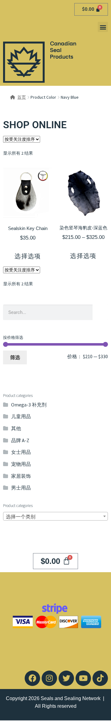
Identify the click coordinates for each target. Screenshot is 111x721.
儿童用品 (21, 416)
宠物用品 (21, 464)
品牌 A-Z (20, 440)
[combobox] (55, 516)
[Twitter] (66, 678)
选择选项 (27, 256)
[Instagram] (49, 678)
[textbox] (55, 516)
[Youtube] (83, 678)
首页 (21, 97)
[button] (103, 27)
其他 (16, 428)
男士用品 (21, 488)
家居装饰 (21, 476)
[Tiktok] (100, 678)
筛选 (15, 357)
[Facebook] (32, 678)
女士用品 (21, 452)
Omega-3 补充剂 (29, 405)
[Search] (100, 312)
